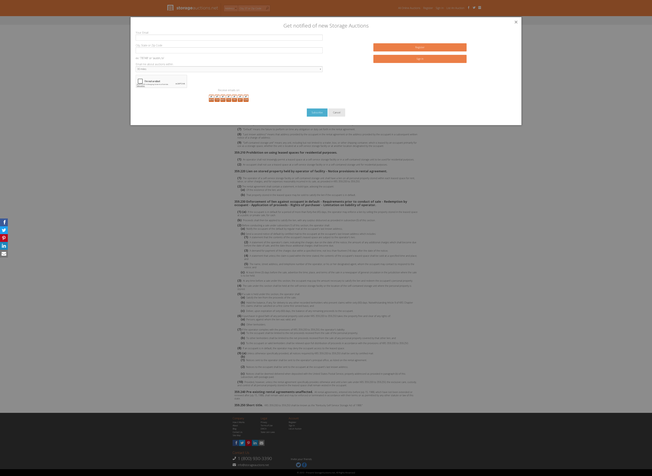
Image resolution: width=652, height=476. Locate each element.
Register (419, 47)
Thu (229, 100)
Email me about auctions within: (154, 64)
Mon (211, 100)
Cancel (336, 112)
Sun (246, 100)
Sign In (419, 58)
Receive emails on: (229, 90)
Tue (217, 100)
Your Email (142, 32)
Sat (240, 100)
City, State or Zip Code (149, 45)
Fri (234, 100)
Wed (223, 100)
